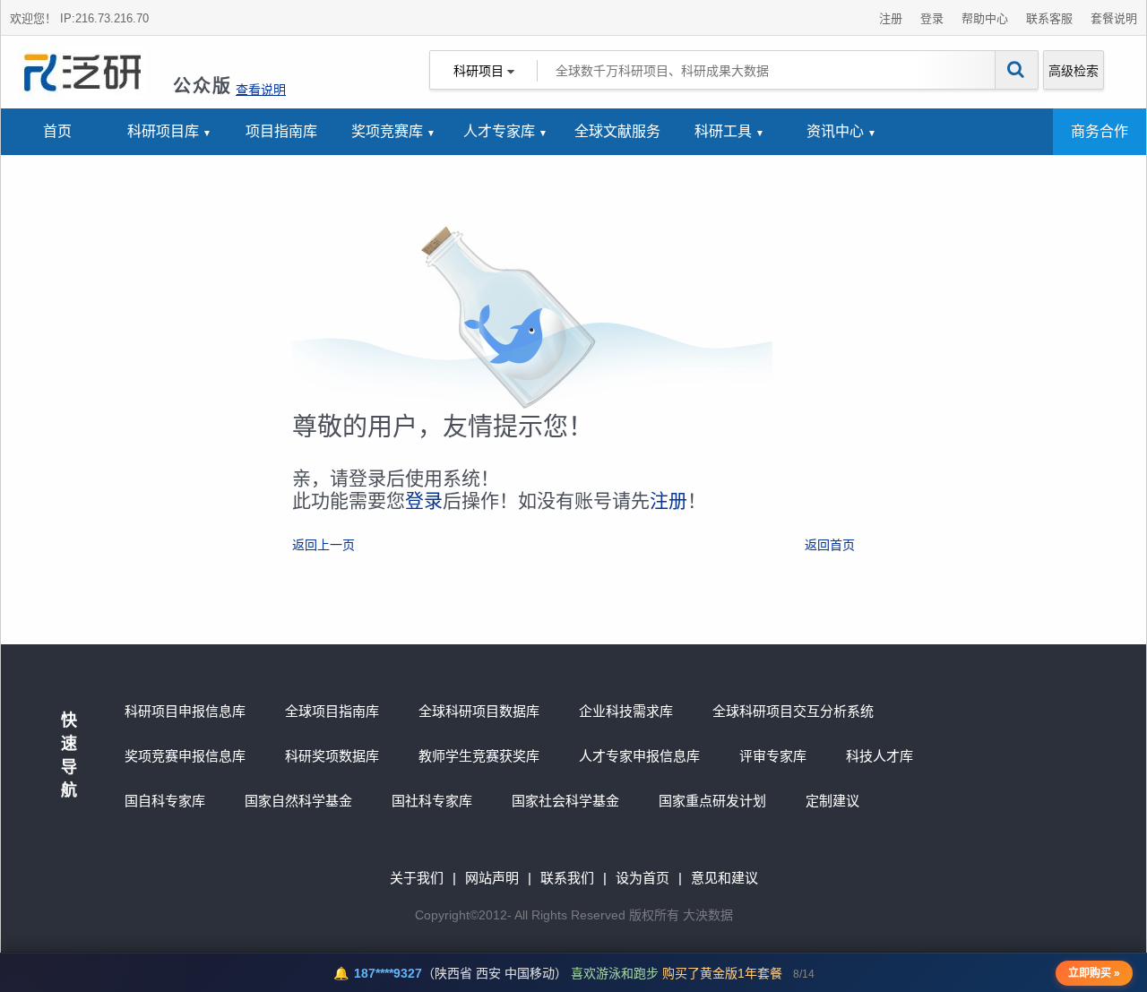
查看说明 (261, 89)
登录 (932, 18)
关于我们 (417, 877)
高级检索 (1073, 71)
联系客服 (1049, 18)
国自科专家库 (165, 800)
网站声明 (492, 877)
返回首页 (830, 545)
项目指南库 (281, 131)
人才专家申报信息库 (639, 755)
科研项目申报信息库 (185, 711)
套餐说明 (1114, 18)
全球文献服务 (617, 131)
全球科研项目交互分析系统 (793, 711)
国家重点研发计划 (712, 800)
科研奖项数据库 (332, 755)
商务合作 (1099, 131)
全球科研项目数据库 (478, 711)
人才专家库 (499, 131)
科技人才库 (879, 755)
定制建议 (832, 800)
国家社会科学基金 (565, 800)
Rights (549, 915)
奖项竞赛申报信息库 (185, 755)
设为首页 (642, 877)
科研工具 (723, 131)
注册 (890, 18)
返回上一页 (323, 545)
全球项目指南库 (332, 711)
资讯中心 (835, 131)
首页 (57, 131)
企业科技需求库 (626, 711)
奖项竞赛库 (387, 131)
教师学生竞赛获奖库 (478, 755)
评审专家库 (772, 755)
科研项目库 (163, 131)
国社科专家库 (432, 800)
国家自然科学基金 (298, 800)
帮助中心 (985, 18)
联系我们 (567, 877)
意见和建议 (724, 877)
